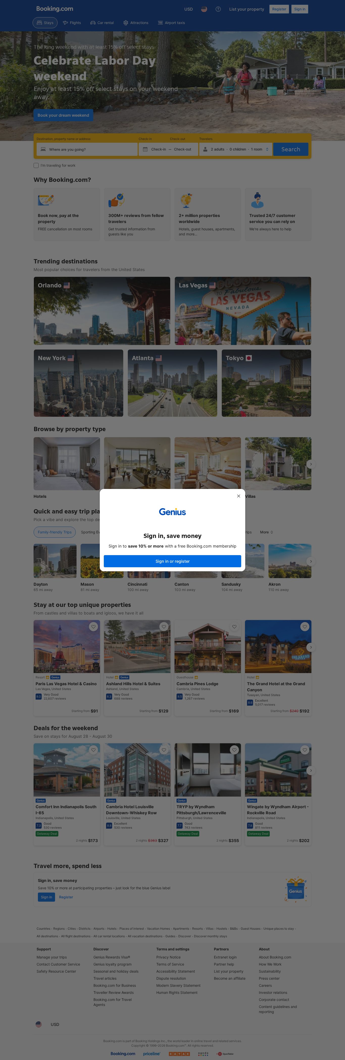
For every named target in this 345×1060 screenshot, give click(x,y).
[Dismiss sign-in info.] (238, 496)
